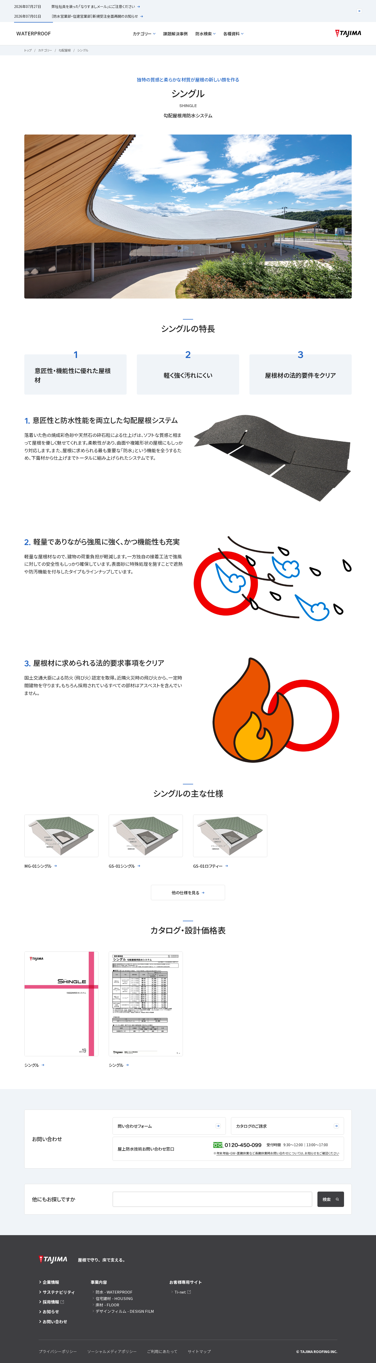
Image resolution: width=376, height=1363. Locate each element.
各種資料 (231, 33)
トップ (28, 50)
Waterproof (33, 33)
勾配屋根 (65, 50)
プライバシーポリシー (58, 1351)
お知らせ (51, 1311)
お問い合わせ (55, 1321)
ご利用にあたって (162, 1351)
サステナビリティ (59, 1292)
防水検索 (203, 33)
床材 (107, 1304)
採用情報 (51, 1302)
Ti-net (180, 1292)
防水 (114, 1292)
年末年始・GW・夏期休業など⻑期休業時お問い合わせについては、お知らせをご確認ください (277, 1153)
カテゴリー (142, 33)
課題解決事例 (175, 33)
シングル (83, 50)
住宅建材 (114, 1298)
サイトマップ (199, 1351)
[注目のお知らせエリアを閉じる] (359, 11)
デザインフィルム (125, 1311)
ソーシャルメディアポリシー (112, 1351)
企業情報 (51, 1282)
